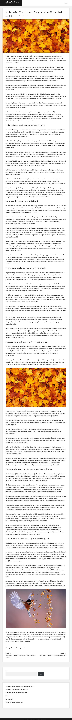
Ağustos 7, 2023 (14, 16)
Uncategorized (20, 648)
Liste (7, 696)
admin (7, 16)
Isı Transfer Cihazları (12, 2)
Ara (7, 671)
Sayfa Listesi (9, 699)
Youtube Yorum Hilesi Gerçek (14, 702)
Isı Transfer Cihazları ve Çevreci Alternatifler (53, 655)
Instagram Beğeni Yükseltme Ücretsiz (17, 689)
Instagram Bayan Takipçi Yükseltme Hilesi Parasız (20, 686)
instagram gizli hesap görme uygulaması (17, 692)
